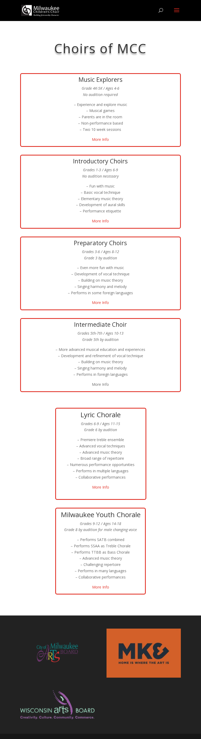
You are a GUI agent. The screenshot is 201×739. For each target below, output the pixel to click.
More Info (100, 139)
